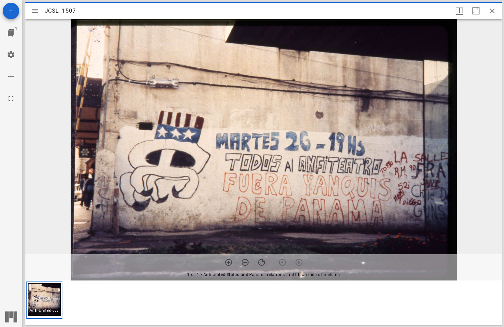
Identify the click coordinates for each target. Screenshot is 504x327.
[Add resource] (11, 11)
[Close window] (492, 11)
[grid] (263, 302)
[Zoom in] (228, 262)
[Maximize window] (476, 11)
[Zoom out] (245, 262)
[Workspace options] (11, 76)
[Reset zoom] (261, 262)
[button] (44, 300)
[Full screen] (11, 98)
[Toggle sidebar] (35, 11)
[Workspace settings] (11, 55)
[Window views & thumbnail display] (459, 11)
